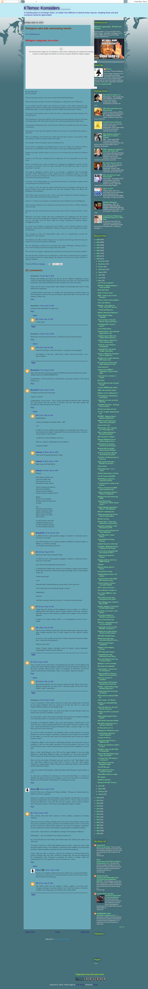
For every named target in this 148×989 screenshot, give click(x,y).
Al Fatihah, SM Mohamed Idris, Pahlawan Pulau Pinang (108, 547)
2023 (98, 248)
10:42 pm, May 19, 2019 (50, 461)
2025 (98, 242)
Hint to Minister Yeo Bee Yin (107, 590)
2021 (98, 253)
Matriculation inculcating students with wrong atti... (107, 444)
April (100, 786)
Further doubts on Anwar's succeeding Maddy (107, 584)
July (100, 275)
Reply (32, 299)
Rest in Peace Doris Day (106, 619)
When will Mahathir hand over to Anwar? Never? (108, 660)
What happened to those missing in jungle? (106, 770)
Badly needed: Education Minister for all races (106, 462)
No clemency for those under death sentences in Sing (107, 363)
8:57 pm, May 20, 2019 (46, 883)
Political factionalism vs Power (108, 473)
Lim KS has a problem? (106, 283)
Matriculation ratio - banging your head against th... (107, 428)
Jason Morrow (80, 985)
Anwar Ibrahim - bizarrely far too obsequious (107, 670)
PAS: (111, 176)
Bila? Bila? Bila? (103, 290)
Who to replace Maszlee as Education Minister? (107, 433)
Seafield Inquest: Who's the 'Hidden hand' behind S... (107, 336)
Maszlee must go (103, 519)
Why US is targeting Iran (106, 511)
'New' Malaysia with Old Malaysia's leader (106, 763)
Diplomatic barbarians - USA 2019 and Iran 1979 (107, 527)
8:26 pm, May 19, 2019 (46, 390)
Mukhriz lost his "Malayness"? (108, 393)
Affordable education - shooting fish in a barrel (108, 405)
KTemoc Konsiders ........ (47, 8)
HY (37, 319)
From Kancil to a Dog (105, 571)
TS (32, 662)
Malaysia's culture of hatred (107, 663)
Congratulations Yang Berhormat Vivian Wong (106, 655)
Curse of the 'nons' (104, 425)
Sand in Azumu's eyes (105, 293)
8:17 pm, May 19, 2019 (46, 370)
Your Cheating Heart (104, 329)
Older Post (85, 932)
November (102, 264)
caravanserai (101, 845)
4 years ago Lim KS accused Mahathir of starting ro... (107, 628)
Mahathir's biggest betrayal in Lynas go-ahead (108, 286)
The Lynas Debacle (104, 303)
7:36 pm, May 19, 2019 (46, 334)
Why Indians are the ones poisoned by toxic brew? (107, 598)
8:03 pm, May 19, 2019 (46, 347)
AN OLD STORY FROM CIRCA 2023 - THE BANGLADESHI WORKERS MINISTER (108, 879)
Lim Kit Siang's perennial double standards (106, 734)
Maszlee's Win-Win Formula (107, 782)
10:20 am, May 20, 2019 (46, 552)
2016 (98, 803)
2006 (98, 830)
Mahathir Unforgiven (110, 202)
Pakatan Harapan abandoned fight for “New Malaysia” (107, 508)
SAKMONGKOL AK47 (104, 913)
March (100, 789)
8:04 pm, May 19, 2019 (46, 319)
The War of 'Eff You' (104, 738)
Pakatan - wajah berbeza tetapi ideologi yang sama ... (108, 687)
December (101, 261)
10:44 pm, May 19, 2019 (50, 470)
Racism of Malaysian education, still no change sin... (108, 354)
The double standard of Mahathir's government (106, 616)
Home (57, 932)
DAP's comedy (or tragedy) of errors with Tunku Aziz (113, 150)
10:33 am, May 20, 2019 (46, 606)
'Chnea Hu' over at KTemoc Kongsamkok (107, 345)
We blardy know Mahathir (106, 666)
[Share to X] (57, 264)
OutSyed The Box (102, 876)
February (101, 791)
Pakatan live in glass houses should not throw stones (107, 632)
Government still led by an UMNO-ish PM (106, 741)
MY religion (102, 777)
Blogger (95, 985)
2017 (98, 800)
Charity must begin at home (107, 409)
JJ (36, 681)
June (100, 278)
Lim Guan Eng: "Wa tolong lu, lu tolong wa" (108, 759)
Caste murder (102, 466)
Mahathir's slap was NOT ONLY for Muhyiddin (108, 750)
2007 (98, 828)
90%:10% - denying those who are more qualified (108, 623)
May (99, 280)
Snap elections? (103, 367)
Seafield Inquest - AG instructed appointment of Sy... (108, 332)
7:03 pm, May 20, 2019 (40, 813)
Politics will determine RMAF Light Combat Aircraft (107, 488)
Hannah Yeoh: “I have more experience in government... (108, 522)
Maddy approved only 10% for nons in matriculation (108, 515)
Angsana (101, 564)
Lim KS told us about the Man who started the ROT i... (108, 552)
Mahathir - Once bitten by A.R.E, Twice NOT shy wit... (108, 306)
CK (37, 415)
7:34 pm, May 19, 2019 (46, 305)
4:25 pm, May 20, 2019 (46, 789)
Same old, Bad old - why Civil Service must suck (108, 708)
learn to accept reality (103, 847)
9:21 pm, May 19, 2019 (46, 415)
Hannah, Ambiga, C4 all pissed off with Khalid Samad (108, 607)
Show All (122, 926)
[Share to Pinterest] (62, 264)
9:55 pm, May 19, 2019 (40, 662)
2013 (98, 811)
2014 (98, 809)
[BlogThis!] (55, 264)
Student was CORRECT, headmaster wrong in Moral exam (108, 371)
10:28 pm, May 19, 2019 (50, 452)
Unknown (39, 452)
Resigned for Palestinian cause (108, 730)
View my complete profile (102, 84)
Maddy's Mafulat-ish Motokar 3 (108, 313)
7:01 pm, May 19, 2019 (46, 276)
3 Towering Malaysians (105, 310)
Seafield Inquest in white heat (108, 544)
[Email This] (53, 264)
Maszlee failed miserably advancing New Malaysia (107, 449)
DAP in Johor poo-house (106, 587)
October (101, 267)
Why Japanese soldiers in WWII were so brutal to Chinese (111, 135)
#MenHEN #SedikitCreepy (106, 636)
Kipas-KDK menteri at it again (107, 774)
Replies (35, 315)
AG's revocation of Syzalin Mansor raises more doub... (108, 320)
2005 (98, 833)
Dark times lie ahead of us (112, 95)
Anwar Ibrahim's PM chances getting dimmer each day (107, 683)
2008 (98, 825)
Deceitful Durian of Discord (112, 122)
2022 (98, 250)
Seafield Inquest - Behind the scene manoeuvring (107, 341)
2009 (98, 822)
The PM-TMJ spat (103, 767)
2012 (98, 814)
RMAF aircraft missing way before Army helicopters (107, 421)
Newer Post (29, 932)
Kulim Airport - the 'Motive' (107, 700)
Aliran (99, 859)
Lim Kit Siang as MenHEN (106, 476)
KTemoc (33, 789)
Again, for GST (108, 188)
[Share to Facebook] (60, 264)
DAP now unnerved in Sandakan (105, 678)
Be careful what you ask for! (112, 163)
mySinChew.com (34, 34)
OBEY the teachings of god (107, 390)
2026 (98, 239)
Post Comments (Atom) (61, 939)
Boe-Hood (101, 380)
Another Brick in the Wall (105, 894)
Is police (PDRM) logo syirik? (107, 387)
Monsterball (35, 370)
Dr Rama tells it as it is (105, 728)
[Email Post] (49, 264)
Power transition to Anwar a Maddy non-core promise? (107, 674)
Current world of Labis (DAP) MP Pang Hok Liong (107, 579)
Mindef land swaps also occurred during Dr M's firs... (108, 639)
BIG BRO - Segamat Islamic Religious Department (107, 417)
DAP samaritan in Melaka (106, 437)
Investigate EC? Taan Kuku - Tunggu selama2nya (107, 350)
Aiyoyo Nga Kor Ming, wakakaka (105, 316)
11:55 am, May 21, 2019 (45, 681)
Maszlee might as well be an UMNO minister (107, 560)
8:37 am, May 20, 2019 (52, 533)
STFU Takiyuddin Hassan (106, 652)
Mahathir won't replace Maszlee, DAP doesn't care (108, 359)
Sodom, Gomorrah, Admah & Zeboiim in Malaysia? (107, 493)
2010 (98, 820)
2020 (98, 256)
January (101, 794)
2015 (98, 806)
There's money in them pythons (108, 300)
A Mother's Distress (104, 780)
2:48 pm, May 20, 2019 (46, 627)
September (102, 269)
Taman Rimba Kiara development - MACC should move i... (108, 502)
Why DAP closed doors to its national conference (107, 724)
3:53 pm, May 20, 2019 (46, 700)
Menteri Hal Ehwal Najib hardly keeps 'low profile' (108, 754)
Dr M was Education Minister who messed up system (107, 453)
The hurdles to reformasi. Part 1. (107, 915)
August (100, 272)
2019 (98, 259)
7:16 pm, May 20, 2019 (52, 870)
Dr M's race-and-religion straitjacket (106, 644)
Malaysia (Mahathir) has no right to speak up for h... (107, 440)
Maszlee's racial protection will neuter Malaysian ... (108, 531)
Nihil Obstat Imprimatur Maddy (108, 720)
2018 (98, 798)
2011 (98, 817)
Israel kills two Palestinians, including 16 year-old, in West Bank (113, 217)
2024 (98, 245)
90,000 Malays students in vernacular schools (106, 479)
